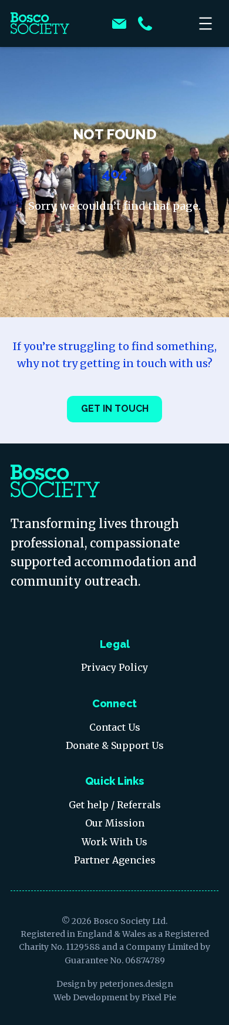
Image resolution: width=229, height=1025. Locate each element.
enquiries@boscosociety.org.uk (119, 23)
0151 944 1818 (145, 23)
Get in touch (115, 408)
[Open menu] (206, 23)
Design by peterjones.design (114, 984)
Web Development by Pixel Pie (114, 997)
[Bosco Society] (40, 23)
